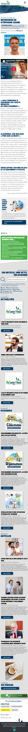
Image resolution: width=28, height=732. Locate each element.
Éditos (3, 288)
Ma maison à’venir (5, 706)
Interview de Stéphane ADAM (14, 247)
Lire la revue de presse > (10, 688)
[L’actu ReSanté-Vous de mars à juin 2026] (14, 311)
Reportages (17, 289)
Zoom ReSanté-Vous (7, 293)
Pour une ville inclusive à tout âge (14, 559)
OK (14, 729)
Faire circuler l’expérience (12, 355)
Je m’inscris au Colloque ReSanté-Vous (13, 222)
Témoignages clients (7, 291)
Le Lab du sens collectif (16, 706)
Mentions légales (5, 714)
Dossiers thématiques (12, 288)
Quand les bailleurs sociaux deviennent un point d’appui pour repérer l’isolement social (13, 600)
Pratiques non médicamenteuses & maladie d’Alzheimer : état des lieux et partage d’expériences (13, 244)
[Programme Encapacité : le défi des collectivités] (14, 422)
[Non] (26, 727)
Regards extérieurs (7, 289)
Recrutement (15, 710)
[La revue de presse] (14, 672)
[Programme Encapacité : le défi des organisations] (14, 461)
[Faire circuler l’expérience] (14, 344)
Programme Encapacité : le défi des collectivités (14, 434)
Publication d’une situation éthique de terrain (13, 513)
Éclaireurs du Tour (5, 710)
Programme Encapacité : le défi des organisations (14, 473)
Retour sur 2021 (9, 254)
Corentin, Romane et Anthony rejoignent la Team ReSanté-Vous (12, 251)
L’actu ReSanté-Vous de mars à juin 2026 (14, 323)
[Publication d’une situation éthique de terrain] (14, 501)
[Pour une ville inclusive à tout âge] (14, 548)
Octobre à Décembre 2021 (12, 258)
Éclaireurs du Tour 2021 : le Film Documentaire (12, 249)
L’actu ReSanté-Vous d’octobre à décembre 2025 (14, 394)
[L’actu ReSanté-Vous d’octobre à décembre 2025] (14, 382)
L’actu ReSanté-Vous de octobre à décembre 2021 (14, 255)
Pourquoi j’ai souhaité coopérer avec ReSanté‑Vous (13, 642)
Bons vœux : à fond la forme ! (10, 241)
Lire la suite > (7, 330)
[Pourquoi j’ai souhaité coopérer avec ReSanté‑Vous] (14, 630)
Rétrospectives (18, 291)
